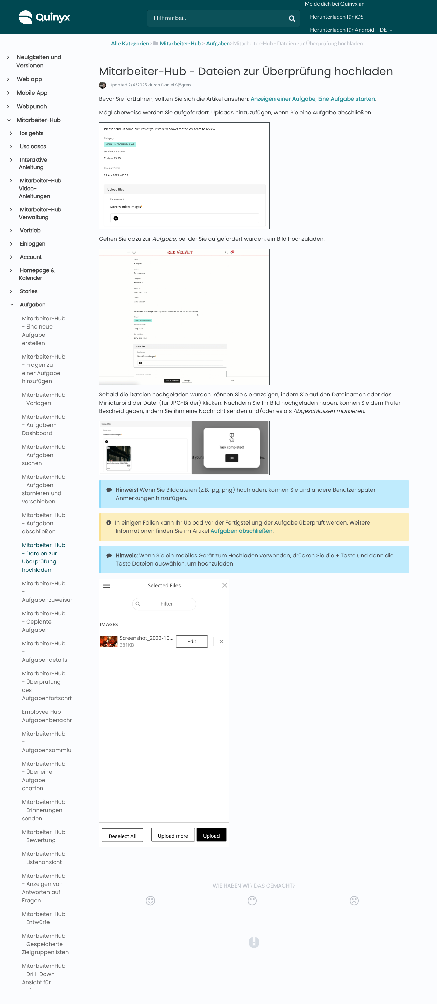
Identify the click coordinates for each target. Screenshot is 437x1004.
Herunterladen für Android (342, 30)
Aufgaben (32, 304)
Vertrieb (30, 230)
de (384, 30)
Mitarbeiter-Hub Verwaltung (40, 213)
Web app (29, 79)
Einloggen (32, 244)
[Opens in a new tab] (254, 942)
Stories (28, 291)
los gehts (31, 133)
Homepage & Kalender (37, 274)
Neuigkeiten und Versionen (38, 61)
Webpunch (31, 106)
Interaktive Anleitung (33, 163)
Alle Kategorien (130, 43)
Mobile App (31, 93)
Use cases (32, 146)
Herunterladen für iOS (336, 17)
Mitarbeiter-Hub (38, 120)
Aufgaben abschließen (242, 531)
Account (30, 257)
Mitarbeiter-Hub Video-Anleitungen (40, 188)
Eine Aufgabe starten (346, 99)
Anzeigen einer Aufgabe (283, 99)
